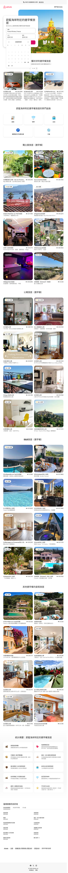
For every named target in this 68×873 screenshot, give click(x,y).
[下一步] (36, 68)
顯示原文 (41, 2)
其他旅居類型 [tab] (6, 807)
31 (12, 66)
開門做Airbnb (58, 7)
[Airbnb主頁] (7, 7)
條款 (36, 870)
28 (25, 62)
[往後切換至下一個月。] (28, 42)
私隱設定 (31, 870)
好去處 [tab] (24, 807)
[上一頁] (30, 68)
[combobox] (20, 31)
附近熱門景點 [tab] (16, 807)
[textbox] (13, 37)
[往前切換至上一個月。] (8, 42)
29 (28, 62)
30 (8, 66)
